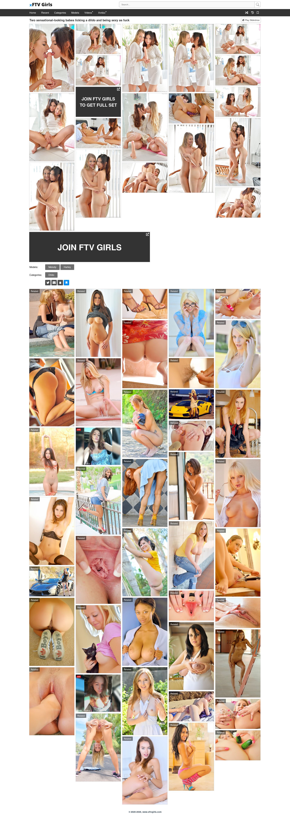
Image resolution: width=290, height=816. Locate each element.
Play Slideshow (252, 20)
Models (75, 12)
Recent (45, 12)
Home (32, 12)
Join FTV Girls (90, 247)
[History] (252, 12)
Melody (52, 267)
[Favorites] (258, 12)
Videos (88, 12)
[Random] (246, 12)
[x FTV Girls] (41, 5)
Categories (60, 12)
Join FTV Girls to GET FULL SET (98, 102)
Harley (67, 267)
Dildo (51, 275)
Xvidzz (101, 12)
